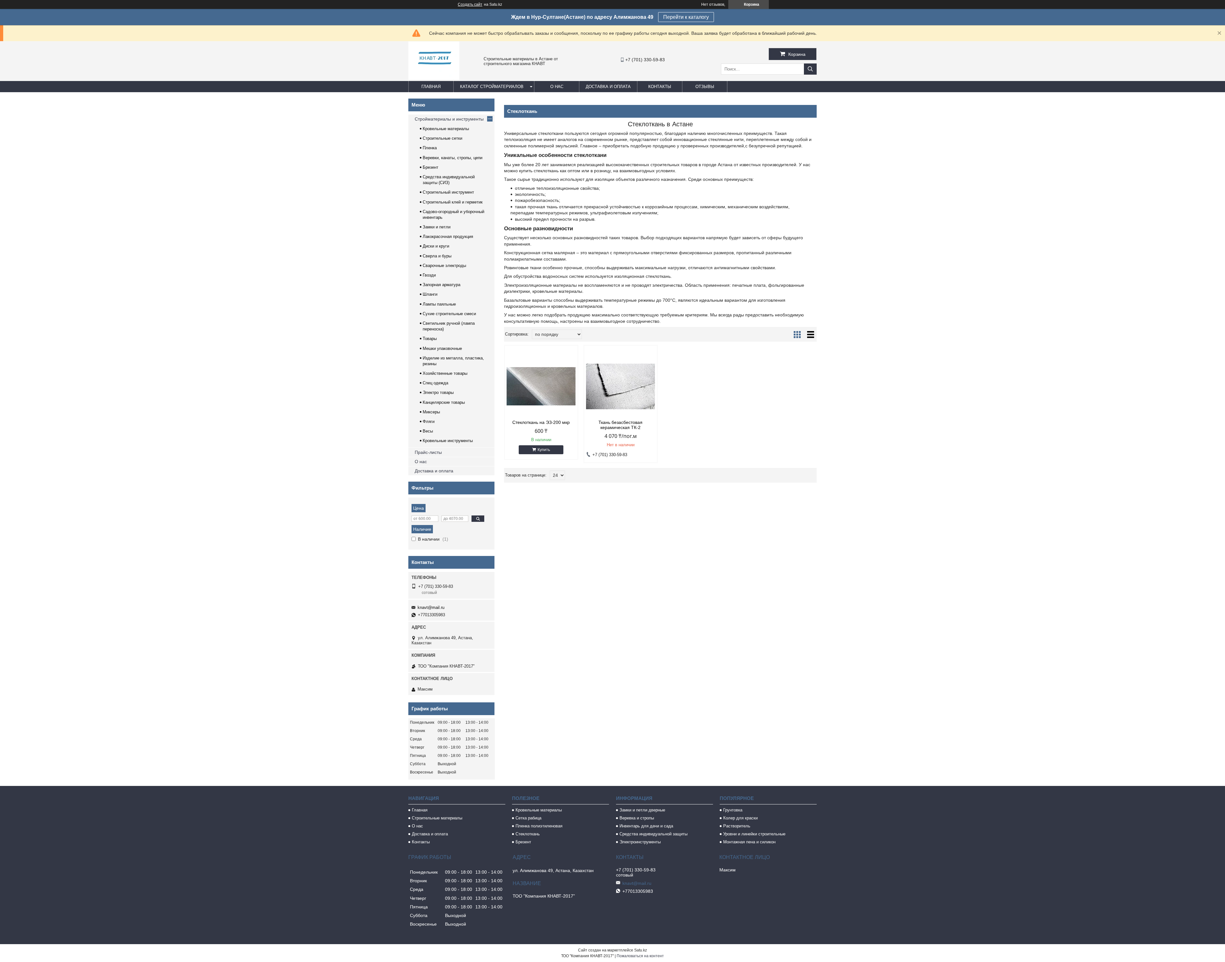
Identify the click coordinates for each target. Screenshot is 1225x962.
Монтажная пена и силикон (749, 842)
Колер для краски (740, 818)
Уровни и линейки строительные (754, 834)
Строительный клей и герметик (453, 202)
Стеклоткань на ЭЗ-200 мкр (541, 422)
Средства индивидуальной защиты (653, 834)
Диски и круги (436, 246)
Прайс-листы (428, 452)
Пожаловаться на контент (640, 956)
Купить (544, 450)
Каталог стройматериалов (491, 86)
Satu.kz (640, 950)
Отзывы (704, 86)
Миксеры (431, 412)
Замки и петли (436, 227)
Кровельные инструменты (448, 440)
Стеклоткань (528, 834)
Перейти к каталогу (686, 17)
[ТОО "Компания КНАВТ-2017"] (433, 78)
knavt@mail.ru (431, 607)
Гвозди (429, 275)
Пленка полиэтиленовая (539, 826)
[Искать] (810, 69)
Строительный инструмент (448, 192)
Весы (428, 431)
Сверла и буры (437, 256)
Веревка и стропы (637, 818)
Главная (431, 86)
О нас (556, 86)
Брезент (430, 167)
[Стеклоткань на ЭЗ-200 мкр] (541, 386)
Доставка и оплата (608, 86)
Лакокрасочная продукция (448, 236)
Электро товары (438, 392)
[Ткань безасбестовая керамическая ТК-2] (620, 386)
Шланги (430, 294)
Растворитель (736, 826)
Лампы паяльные (439, 304)
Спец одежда (435, 383)
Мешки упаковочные (442, 348)
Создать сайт (470, 4)
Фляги (428, 421)
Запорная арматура (441, 284)
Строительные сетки (442, 138)
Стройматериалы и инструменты (449, 119)
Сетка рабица (528, 818)
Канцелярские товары (444, 402)
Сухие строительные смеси (449, 313)
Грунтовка (732, 810)
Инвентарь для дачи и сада (646, 826)
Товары (430, 338)
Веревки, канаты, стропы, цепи (452, 157)
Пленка (430, 147)
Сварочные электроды (444, 265)
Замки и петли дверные (642, 810)
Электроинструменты (640, 842)
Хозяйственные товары (445, 373)
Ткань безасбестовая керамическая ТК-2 (620, 425)
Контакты (659, 86)
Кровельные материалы (446, 128)
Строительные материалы (437, 818)
